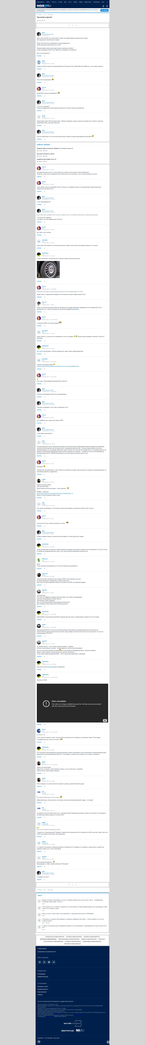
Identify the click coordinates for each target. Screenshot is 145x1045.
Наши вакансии (42, 992)
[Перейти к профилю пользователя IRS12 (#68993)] (39, 34)
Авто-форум (50, 14)
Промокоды (96, 2)
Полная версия (42, 948)
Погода (60, 2)
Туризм (75, 2)
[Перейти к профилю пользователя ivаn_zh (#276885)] (39, 89)
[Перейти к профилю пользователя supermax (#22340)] (39, 591)
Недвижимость (40, 2)
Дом (65, 2)
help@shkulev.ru (50, 1016)
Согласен (104, 10)
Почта (69, 2)
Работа (48, 2)
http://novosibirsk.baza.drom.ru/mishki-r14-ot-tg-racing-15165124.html (58, 366)
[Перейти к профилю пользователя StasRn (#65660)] (39, 481)
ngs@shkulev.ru (57, 1013)
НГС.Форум (39, 14)
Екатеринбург (41, 974)
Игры (103, 2)
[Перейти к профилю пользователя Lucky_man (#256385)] (39, 575)
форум (77, 309)
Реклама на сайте (43, 986)
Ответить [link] (39, 56)
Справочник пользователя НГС (47, 951)
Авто (45, 14)
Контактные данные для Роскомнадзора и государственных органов (55, 1001)
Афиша (81, 2)
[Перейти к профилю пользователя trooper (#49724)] (39, 626)
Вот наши (40, 351)
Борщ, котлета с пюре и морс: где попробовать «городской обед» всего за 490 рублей (67, 913)
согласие (92, 9)
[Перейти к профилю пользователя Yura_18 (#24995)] (39, 303)
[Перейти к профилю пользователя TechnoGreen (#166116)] (39, 254)
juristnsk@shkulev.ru (79, 1015)
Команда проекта (43, 989)
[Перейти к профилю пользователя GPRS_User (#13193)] (39, 560)
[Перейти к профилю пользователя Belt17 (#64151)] (39, 62)
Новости (54, 2)
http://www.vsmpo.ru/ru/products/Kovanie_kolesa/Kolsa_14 (55, 493)
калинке (50, 667)
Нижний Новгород (43, 976)
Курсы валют (88, 2)
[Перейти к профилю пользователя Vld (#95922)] (39, 793)
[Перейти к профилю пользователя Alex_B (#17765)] (39, 731)
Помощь (40, 994)
